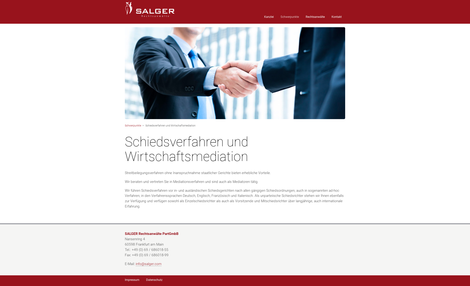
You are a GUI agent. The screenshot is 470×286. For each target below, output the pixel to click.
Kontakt (337, 17)
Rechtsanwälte (315, 17)
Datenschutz (154, 280)
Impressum (132, 280)
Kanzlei (269, 17)
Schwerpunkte (290, 17)
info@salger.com (149, 264)
